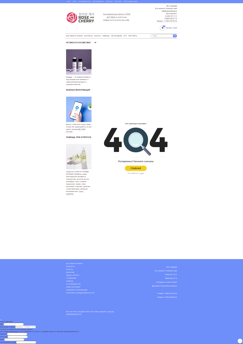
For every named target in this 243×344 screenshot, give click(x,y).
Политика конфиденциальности (80, 293)
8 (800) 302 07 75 (171, 19)
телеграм (173, 6)
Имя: (1, 324)
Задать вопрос (72, 275)
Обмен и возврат (73, 287)
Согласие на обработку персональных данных (16, 329)
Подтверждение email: (8, 342)
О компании (71, 278)
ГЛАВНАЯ (136, 168)
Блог (68, 1)
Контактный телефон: (7, 327)
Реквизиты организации (76, 290)
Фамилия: (3, 334)
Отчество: (3, 337)
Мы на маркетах (98, 1)
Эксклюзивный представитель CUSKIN (116, 14)
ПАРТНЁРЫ (118, 1)
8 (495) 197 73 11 (171, 16)
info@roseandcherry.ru (169, 11)
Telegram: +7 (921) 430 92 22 (167, 21)
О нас (75, 1)
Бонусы (97, 36)
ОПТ (125, 36)
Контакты (109, 1)
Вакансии (70, 272)
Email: (2, 339)
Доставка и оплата (74, 36)
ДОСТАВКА (111, 17)
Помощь (106, 36)
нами (142, 173)
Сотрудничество (85, 1)
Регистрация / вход (130, 1)
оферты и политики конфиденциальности (64, 331)
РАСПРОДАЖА (116, 36)
